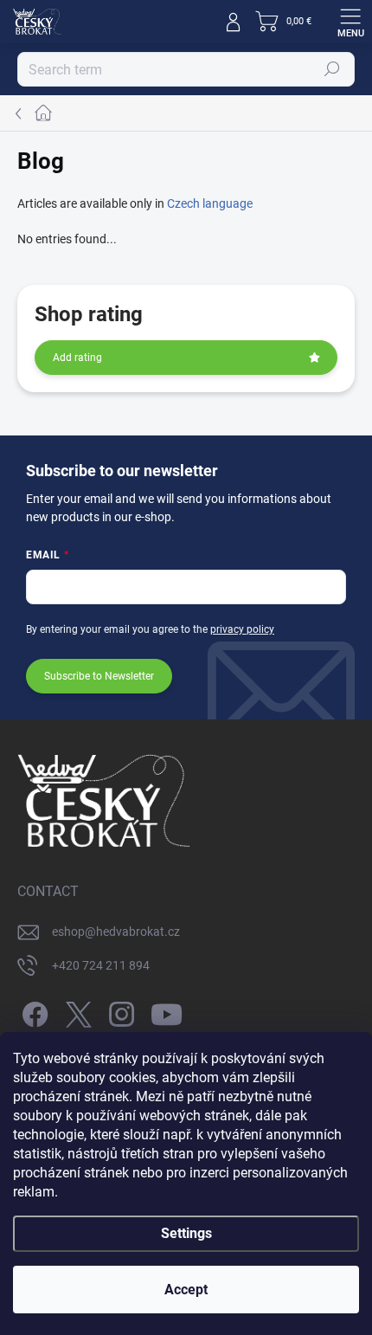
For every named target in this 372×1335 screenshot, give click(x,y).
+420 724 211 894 (101, 965)
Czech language (210, 203)
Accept (186, 1289)
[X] (76, 1011)
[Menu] (350, 21)
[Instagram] (119, 1011)
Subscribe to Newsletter (99, 676)
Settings (186, 1233)
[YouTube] (166, 1011)
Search (333, 69)
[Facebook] (32, 1011)
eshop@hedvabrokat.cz (116, 931)
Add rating (77, 357)
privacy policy (242, 629)
